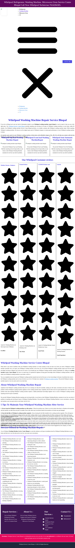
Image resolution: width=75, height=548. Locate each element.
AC (20, 15)
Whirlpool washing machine (51, 379)
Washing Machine (23, 11)
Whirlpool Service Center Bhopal (17, 126)
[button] (37, 61)
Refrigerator (22, 9)
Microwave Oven (23, 13)
